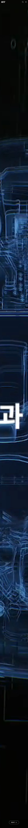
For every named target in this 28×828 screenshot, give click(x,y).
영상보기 (13, 822)
